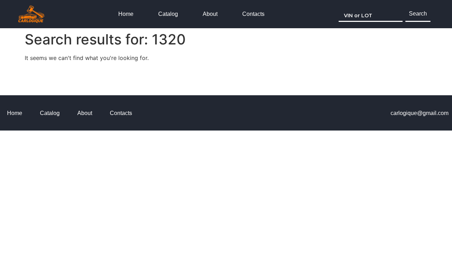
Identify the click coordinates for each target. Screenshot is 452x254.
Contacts (253, 14)
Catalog (168, 14)
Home (125, 14)
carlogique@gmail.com (419, 113)
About (210, 14)
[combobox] (371, 14)
